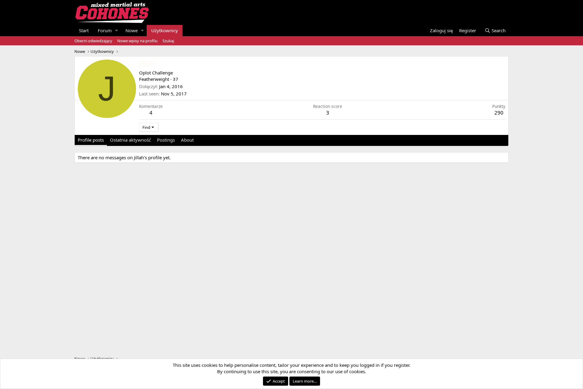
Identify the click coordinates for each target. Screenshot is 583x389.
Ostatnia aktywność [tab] (130, 140)
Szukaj (168, 40)
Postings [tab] (166, 140)
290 (498, 112)
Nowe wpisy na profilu (137, 40)
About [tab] (187, 140)
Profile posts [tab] (91, 140)
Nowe (131, 30)
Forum (105, 30)
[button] (116, 30)
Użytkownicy (164, 30)
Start (84, 30)
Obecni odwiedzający (93, 40)
